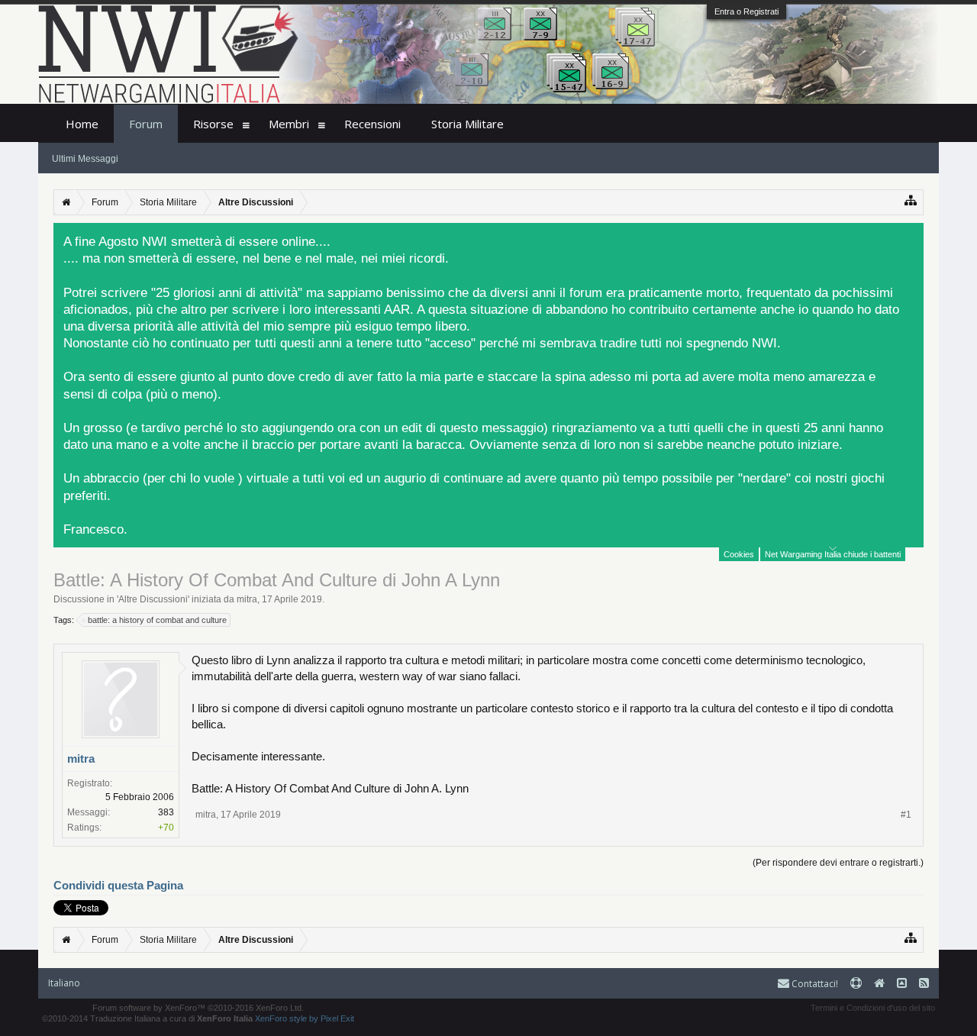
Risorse (213, 123)
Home (82, 123)
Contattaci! (813, 983)
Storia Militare (467, 123)
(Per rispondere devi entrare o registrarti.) (838, 862)
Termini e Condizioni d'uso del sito (873, 1007)
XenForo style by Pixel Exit (304, 1018)
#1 (906, 814)
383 (166, 812)
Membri (289, 123)
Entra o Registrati (746, 11)
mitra (247, 599)
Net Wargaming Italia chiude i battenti (833, 554)
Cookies (739, 554)
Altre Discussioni (153, 599)
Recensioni (372, 123)
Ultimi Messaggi (85, 158)
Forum (146, 123)
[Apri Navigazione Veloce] (910, 200)
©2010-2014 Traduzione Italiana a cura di (147, 1018)
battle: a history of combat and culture (157, 620)
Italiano (64, 982)
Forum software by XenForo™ (198, 1007)
